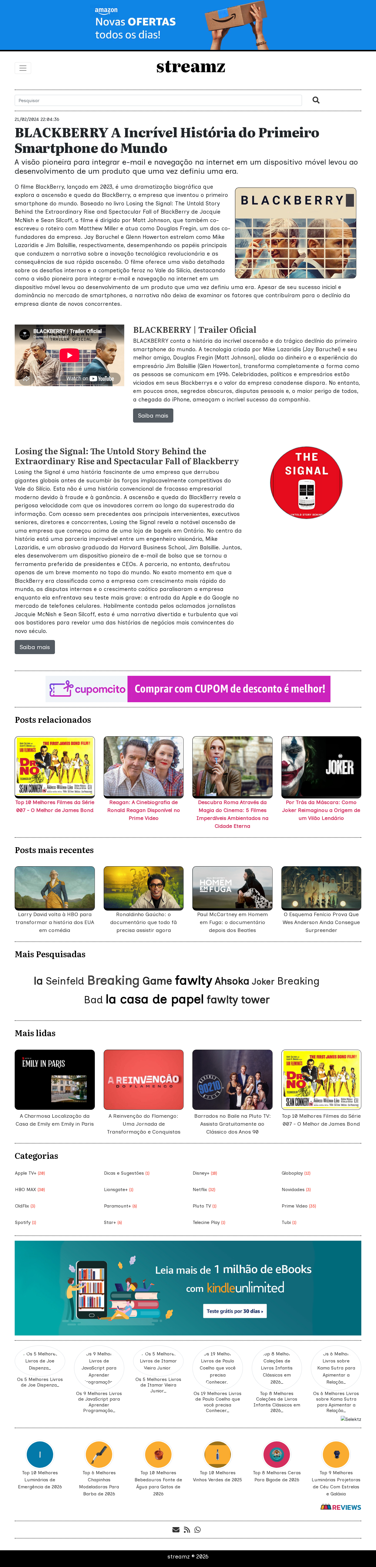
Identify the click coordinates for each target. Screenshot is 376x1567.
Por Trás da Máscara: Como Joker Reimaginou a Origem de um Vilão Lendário (321, 810)
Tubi (289, 1222)
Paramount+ (120, 1206)
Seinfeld (65, 981)
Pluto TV (204, 1206)
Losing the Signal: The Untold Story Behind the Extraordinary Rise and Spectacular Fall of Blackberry (127, 456)
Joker (263, 982)
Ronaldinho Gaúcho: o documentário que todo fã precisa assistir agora (143, 922)
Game (157, 981)
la (38, 981)
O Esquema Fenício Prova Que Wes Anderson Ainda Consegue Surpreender (321, 922)
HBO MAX (30, 1189)
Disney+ (205, 1173)
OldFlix (25, 1206)
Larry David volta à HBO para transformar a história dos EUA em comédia (55, 922)
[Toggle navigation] (23, 68)
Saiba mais (153, 415)
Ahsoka (232, 981)
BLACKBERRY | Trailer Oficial (194, 329)
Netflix (204, 1189)
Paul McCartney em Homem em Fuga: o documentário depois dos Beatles (232, 922)
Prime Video (299, 1206)
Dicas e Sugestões (127, 1173)
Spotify (25, 1222)
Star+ (113, 1222)
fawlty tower (238, 999)
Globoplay (296, 1173)
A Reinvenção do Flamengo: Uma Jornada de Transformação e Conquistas (143, 1124)
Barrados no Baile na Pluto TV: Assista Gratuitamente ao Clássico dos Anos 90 (232, 1124)
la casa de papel (155, 999)
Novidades (296, 1189)
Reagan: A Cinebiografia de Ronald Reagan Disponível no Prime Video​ (143, 810)
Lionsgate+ (118, 1189)
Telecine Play (209, 1222)
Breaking (113, 980)
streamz (196, 65)
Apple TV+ (30, 1173)
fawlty (193, 980)
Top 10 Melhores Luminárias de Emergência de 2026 (40, 1480)
